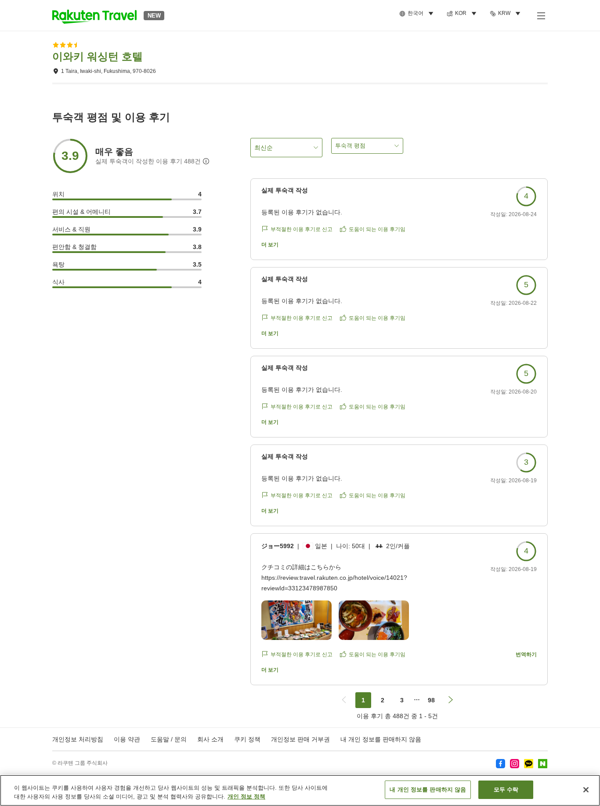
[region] (300, 790)
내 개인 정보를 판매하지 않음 (380, 739)
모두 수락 (506, 789)
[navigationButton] (344, 700)
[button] (94, 15)
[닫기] (586, 789)
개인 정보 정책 (246, 796)
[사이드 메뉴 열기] (541, 15)
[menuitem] (417, 13)
